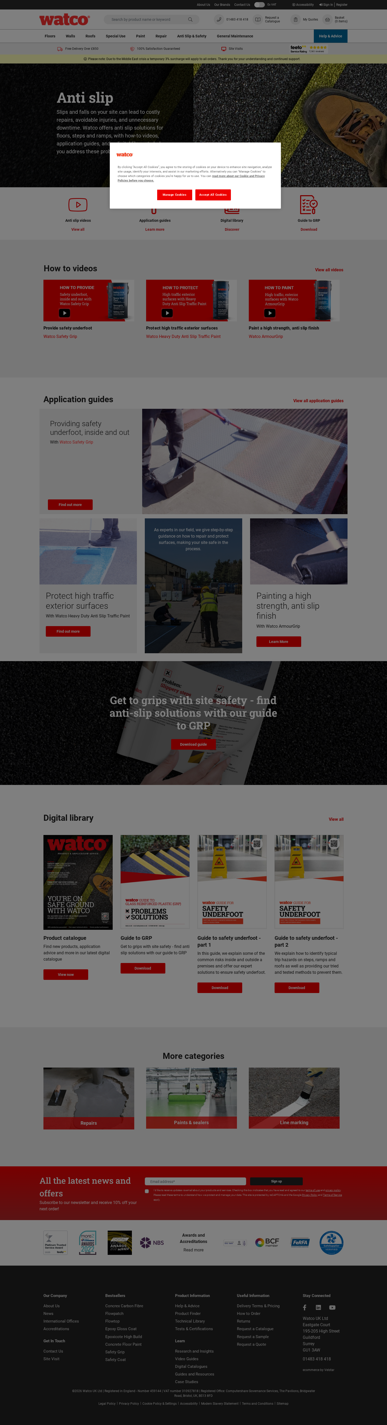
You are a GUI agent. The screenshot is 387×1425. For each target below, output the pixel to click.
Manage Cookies (175, 194)
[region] (195, 175)
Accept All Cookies (213, 194)
